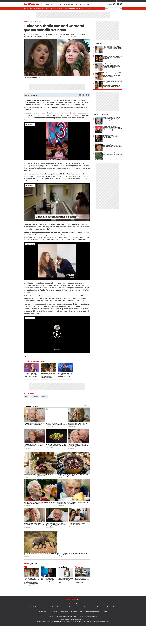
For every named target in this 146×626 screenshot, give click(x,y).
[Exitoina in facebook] (118, 4)
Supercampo (87, 607)
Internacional (72, 4)
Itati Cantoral (35, 396)
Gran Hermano (38, 8)
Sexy (91, 4)
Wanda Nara (49, 8)
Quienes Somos (53, 611)
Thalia (26, 396)
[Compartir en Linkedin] (86, 95)
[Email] (89, 95)
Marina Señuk (80, 8)
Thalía (29, 100)
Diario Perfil (33, 607)
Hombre (65, 607)
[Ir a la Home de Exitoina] (33, 4)
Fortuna (59, 607)
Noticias (45, 607)
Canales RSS (42, 611)
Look (94, 607)
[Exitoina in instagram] (114, 4)
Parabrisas (72, 607)
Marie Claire (52, 607)
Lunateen (107, 607)
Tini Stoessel (58, 8)
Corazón (56, 4)
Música (86, 4)
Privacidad (74, 611)
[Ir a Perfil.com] (119, 1)
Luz (98, 607)
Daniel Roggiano (69, 8)
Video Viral (44, 396)
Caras (39, 607)
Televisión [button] (63, 4)
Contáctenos (64, 611)
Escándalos (48, 4)
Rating (88, 8)
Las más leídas (98, 44)
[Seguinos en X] (121, 4)
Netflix (81, 4)
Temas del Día (28, 8)
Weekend (79, 607)
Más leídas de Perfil (101, 115)
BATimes (114, 607)
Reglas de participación (92, 611)
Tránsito (105, 611)
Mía (102, 607)
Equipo (81, 611)
